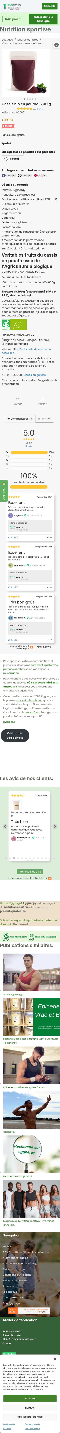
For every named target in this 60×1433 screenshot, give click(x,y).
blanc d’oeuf (32, 712)
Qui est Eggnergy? (11, 903)
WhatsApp (9, 1354)
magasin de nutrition (29, 700)
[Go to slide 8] (34, 858)
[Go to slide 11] (46, 858)
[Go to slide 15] (32, 860)
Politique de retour (14, 1269)
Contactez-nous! (13, 1297)
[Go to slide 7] (30, 858)
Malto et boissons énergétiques (22, 43)
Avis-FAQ (4, 493)
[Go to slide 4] (18, 858)
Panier (42, 404)
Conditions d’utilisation (16, 1275)
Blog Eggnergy (11, 1303)
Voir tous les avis (30, 872)
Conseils (50, 6)
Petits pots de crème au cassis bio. (26, 351)
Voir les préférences (30, 1417)
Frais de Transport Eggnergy (19, 1263)
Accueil (6, 1246)
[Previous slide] (5, 826)
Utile (12, 537)
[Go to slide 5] (22, 858)
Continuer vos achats (14, 735)
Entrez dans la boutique (43, 19)
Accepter (30, 1398)
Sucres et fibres (28, 40)
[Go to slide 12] (50, 858)
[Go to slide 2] (10, 858)
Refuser (30, 1407)
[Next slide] (55, 826)
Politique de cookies (14, 1280)
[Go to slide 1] (6, 858)
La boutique (9, 1291)
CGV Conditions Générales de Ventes (26, 1252)
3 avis (40, 109)
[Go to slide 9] (38, 858)
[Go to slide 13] (54, 858)
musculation (11, 673)
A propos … (9, 1286)
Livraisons (9, 722)
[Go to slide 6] (26, 858)
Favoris (17, 404)
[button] (55, 1358)
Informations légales (15, 1258)
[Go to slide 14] (28, 860)
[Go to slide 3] (14, 858)
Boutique (7, 40)
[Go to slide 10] (42, 858)
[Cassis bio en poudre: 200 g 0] (26, 73)
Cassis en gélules (35, 375)
